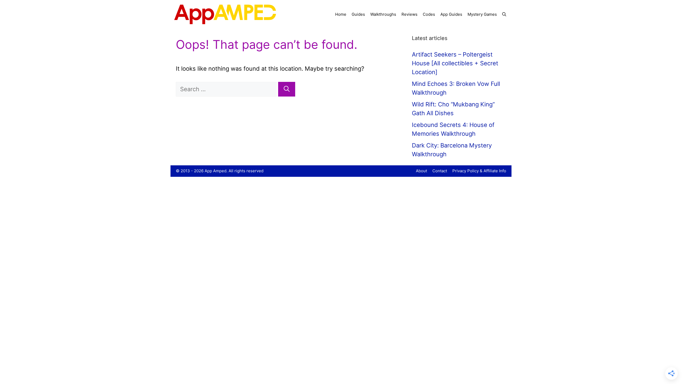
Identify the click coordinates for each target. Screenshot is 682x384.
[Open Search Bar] (504, 14)
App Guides (451, 14)
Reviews (409, 14)
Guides (358, 14)
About (421, 170)
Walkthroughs (383, 14)
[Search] (286, 89)
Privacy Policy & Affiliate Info (479, 170)
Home (340, 14)
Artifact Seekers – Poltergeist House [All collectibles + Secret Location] (455, 63)
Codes (429, 14)
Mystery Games (482, 14)
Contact (439, 170)
